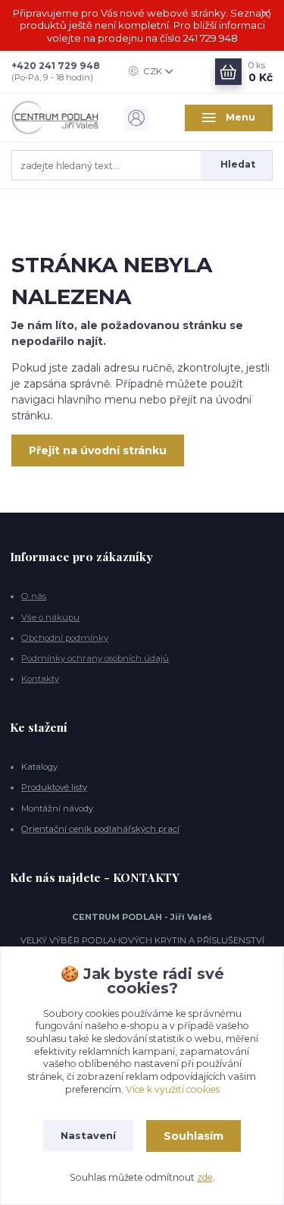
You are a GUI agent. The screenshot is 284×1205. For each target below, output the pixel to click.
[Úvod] (55, 117)
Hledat (237, 164)
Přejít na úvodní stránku (98, 450)
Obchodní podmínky (64, 637)
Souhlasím (193, 1136)
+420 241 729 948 (55, 65)
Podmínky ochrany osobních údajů (95, 658)
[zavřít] (265, 15)
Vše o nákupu (50, 617)
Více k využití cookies (173, 1089)
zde (205, 1177)
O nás (33, 596)
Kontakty (40, 678)
